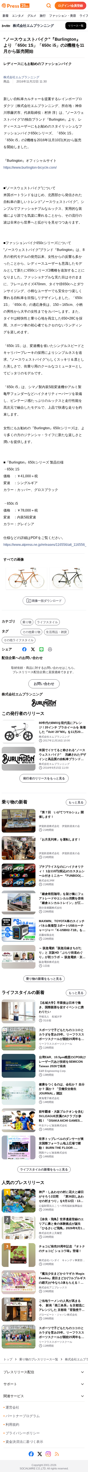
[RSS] (56, 1454)
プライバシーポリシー (21, 1433)
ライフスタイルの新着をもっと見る (44, 1169)
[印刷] (50, 649)
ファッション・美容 (62, 15)
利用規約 (11, 1424)
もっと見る (76, 802)
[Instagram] (48, 1454)
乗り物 (26, 622)
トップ (7, 1359)
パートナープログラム (21, 1416)
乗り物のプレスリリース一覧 (38, 1359)
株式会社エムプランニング (21, 77)
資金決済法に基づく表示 (23, 1441)
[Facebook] (24, 649)
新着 (6, 15)
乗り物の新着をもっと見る (44, 978)
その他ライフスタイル (19, 640)
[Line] (41, 649)
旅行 (43, 15)
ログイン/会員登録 (70, 5)
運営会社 (11, 1407)
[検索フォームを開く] (48, 5)
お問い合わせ (44, 684)
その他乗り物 (31, 632)
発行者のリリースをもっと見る (44, 778)
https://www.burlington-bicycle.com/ (30, 167)
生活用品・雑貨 (56, 632)
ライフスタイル (47, 622)
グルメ (31, 15)
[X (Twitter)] (33, 649)
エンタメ (18, 15)
